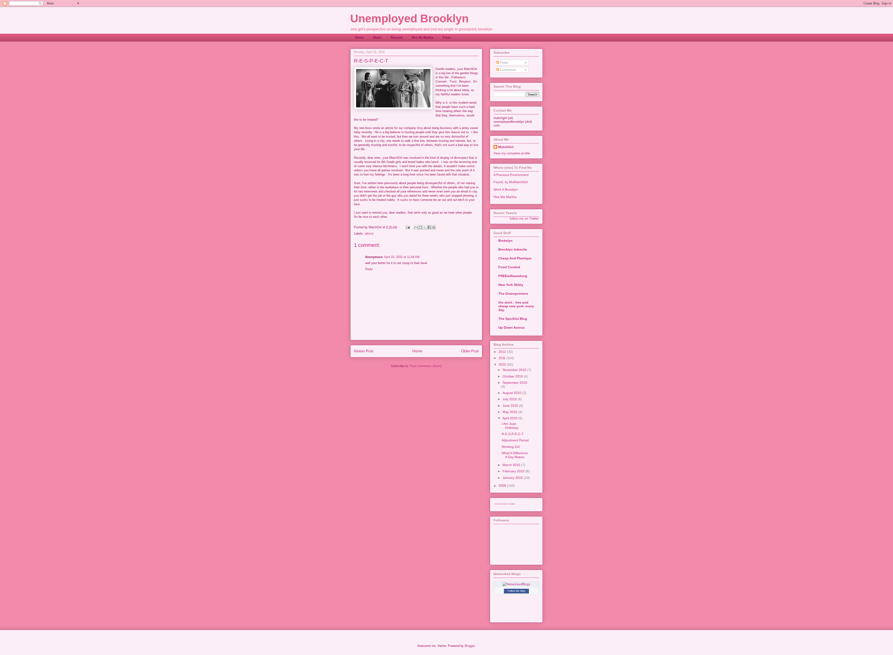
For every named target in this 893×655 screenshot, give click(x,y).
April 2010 (510, 418)
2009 (503, 485)
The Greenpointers (513, 293)
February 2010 (514, 471)
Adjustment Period (515, 440)
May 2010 (510, 412)
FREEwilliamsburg (512, 276)
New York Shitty (510, 285)
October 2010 (513, 376)
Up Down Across (511, 327)
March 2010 (512, 465)
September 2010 (515, 382)
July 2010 (510, 399)
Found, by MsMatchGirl (510, 182)
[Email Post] (407, 227)
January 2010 (513, 478)
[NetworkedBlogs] (516, 584)
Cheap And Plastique (515, 258)
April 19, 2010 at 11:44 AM (402, 257)
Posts (503, 62)
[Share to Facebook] (429, 227)
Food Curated (509, 267)
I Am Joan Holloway (510, 426)
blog (420, 128)
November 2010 (515, 370)
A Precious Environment (511, 175)
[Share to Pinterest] (433, 227)
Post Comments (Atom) (426, 366)
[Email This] (416, 227)
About (377, 37)
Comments (507, 70)
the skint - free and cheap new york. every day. (516, 306)
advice (369, 233)
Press (447, 37)
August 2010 (512, 393)
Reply (369, 269)
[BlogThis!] (420, 227)
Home (359, 37)
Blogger (470, 646)
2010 (503, 364)
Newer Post (363, 351)
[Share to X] (425, 227)
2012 (503, 352)
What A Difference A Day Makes (515, 455)
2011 (502, 358)
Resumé (396, 37)
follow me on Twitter (524, 218)
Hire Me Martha (422, 37)
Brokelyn (505, 240)
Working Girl (511, 447)
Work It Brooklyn (505, 189)
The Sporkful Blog (512, 319)
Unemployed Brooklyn (409, 18)
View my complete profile (511, 153)
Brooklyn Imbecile (512, 249)
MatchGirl (505, 147)
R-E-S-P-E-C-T (513, 434)
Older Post (470, 351)
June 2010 (511, 405)
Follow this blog (516, 590)
